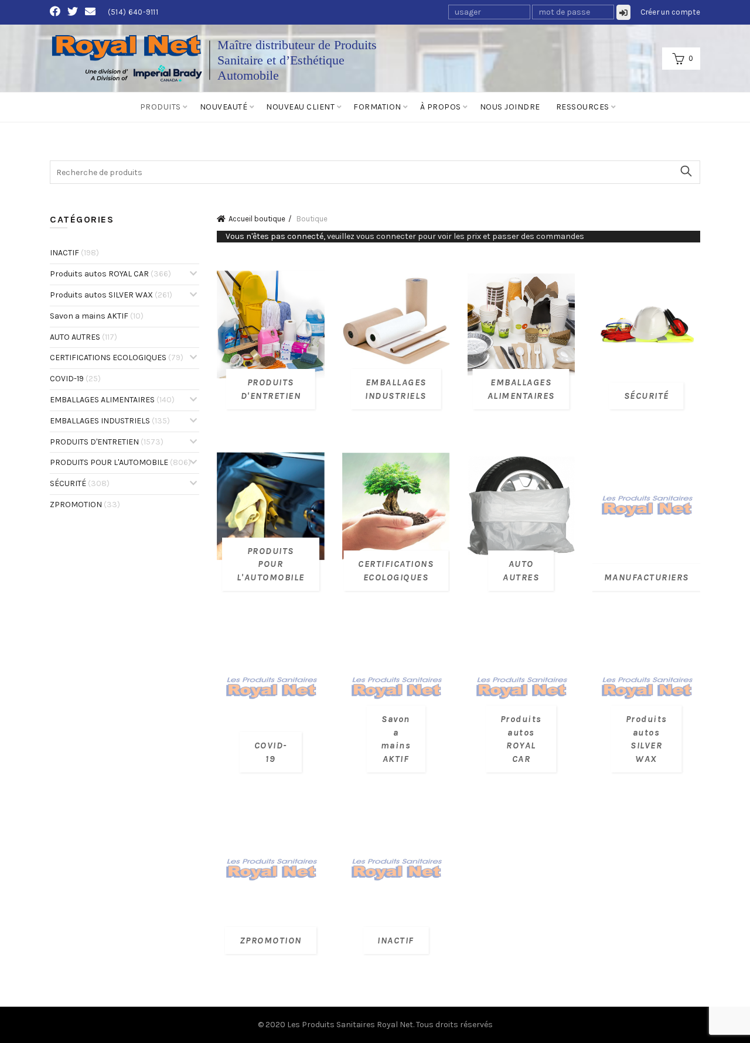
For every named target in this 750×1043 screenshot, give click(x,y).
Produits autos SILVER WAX (111, 295)
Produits (160, 107)
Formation (377, 107)
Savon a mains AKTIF (97, 316)
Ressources (582, 107)
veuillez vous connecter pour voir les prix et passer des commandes (455, 236)
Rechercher (685, 171)
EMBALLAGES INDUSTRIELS (110, 421)
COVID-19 (75, 379)
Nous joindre (510, 107)
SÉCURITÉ (80, 483)
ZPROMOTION (85, 504)
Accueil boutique (257, 218)
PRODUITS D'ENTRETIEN (106, 442)
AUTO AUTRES (83, 337)
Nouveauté (224, 107)
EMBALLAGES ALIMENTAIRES (112, 400)
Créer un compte (670, 12)
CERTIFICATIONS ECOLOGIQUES (116, 358)
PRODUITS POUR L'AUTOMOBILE (120, 462)
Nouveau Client (300, 107)
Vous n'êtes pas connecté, (405, 236)
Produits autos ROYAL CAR (110, 274)
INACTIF (74, 253)
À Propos (440, 107)
